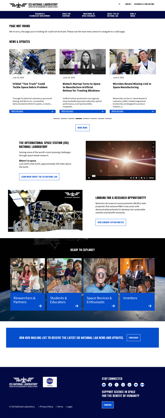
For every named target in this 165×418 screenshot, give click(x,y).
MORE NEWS (82, 127)
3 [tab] (71, 118)
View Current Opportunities (111, 222)
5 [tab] (86, 118)
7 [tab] (101, 118)
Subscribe (133, 337)
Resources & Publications (144, 4)
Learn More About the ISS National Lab (39, 176)
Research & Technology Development (39, 14)
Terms (60, 406)
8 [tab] (108, 118)
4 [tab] (79, 118)
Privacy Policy (46, 406)
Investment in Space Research (88, 14)
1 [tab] (56, 118)
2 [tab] (64, 118)
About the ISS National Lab (113, 14)
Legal (69, 406)
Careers (108, 404)
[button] (119, 4)
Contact (128, 4)
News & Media (133, 14)
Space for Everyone (66, 14)
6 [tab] (93, 118)
